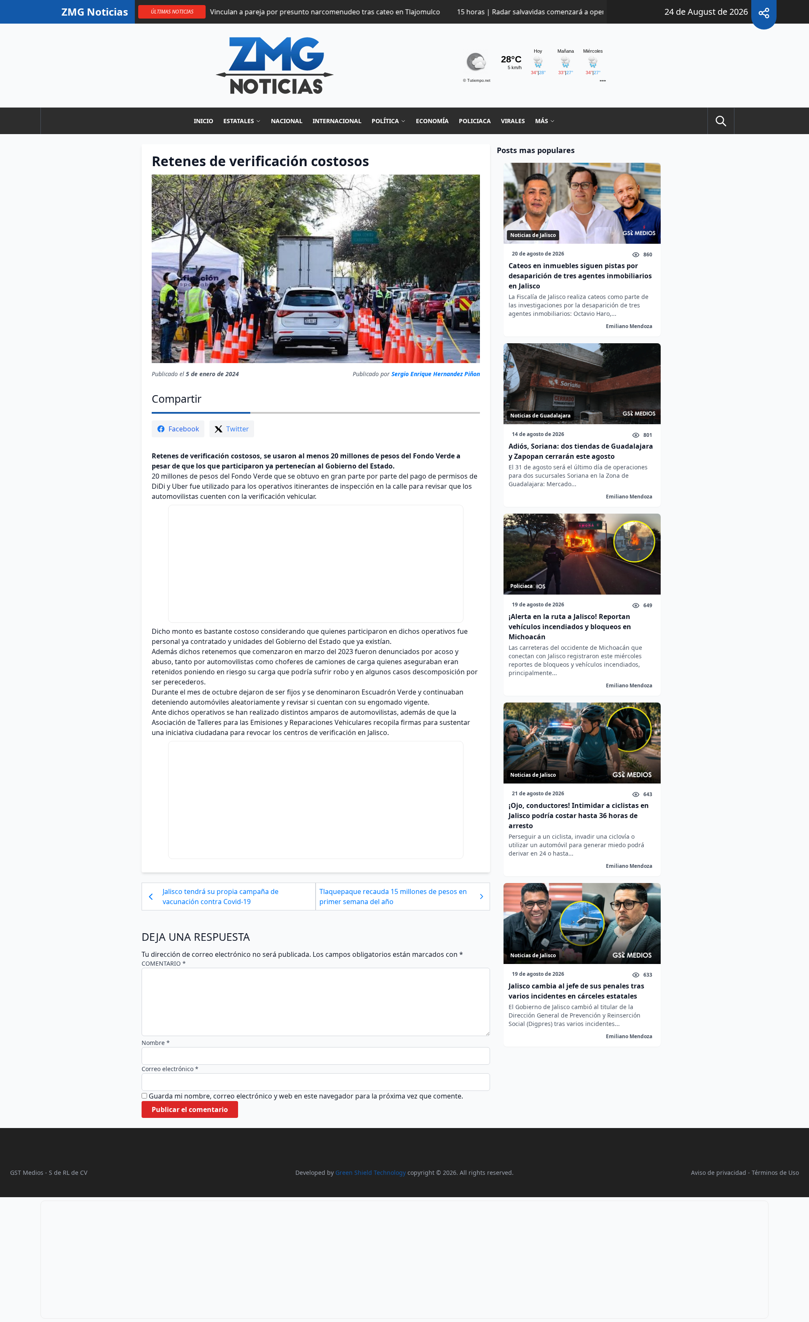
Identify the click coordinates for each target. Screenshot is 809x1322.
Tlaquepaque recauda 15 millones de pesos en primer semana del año (393, 896)
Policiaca (475, 121)
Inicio (203, 121)
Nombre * (156, 1043)
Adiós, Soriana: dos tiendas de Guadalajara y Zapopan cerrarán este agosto (581, 451)
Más (541, 121)
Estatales (238, 121)
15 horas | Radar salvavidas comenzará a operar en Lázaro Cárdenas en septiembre (546, 11)
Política (385, 121)
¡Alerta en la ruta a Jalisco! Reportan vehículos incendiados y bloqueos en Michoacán (570, 626)
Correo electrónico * (170, 1069)
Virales (513, 121)
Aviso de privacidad (718, 1173)
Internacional (337, 121)
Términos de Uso (775, 1173)
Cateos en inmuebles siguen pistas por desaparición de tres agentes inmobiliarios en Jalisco (580, 276)
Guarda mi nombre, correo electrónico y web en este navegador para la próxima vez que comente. (306, 1096)
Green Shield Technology (370, 1173)
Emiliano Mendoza (629, 326)
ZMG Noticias (95, 12)
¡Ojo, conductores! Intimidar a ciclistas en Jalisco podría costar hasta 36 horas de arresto (579, 815)
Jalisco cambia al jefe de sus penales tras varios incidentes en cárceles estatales (576, 991)
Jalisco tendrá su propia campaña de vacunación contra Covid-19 (221, 896)
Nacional (287, 121)
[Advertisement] (315, 564)
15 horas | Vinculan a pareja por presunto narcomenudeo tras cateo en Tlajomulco (263, 11)
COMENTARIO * (164, 963)
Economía (432, 121)
